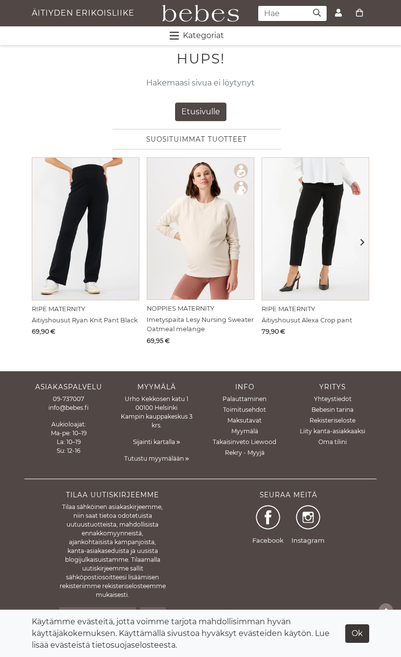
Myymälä (244, 431)
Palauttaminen (245, 399)
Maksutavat (244, 420)
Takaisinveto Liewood (244, 441)
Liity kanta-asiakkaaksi (332, 431)
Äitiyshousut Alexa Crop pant (307, 320)
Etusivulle (200, 111)
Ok (357, 633)
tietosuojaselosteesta (134, 645)
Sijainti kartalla (155, 441)
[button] (359, 243)
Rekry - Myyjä (245, 452)
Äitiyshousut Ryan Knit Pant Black (85, 320)
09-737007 (68, 399)
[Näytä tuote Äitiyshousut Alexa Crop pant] (315, 228)
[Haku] (317, 13)
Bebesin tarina (333, 409)
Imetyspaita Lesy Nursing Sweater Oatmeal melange (200, 324)
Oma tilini (332, 441)
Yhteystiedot (333, 399)
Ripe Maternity (58, 309)
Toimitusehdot (244, 409)
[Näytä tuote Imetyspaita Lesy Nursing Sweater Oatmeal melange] (200, 228)
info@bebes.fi (68, 407)
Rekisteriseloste (333, 420)
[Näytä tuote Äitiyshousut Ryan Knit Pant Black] (85, 228)
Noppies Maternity (180, 308)
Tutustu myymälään (154, 458)
